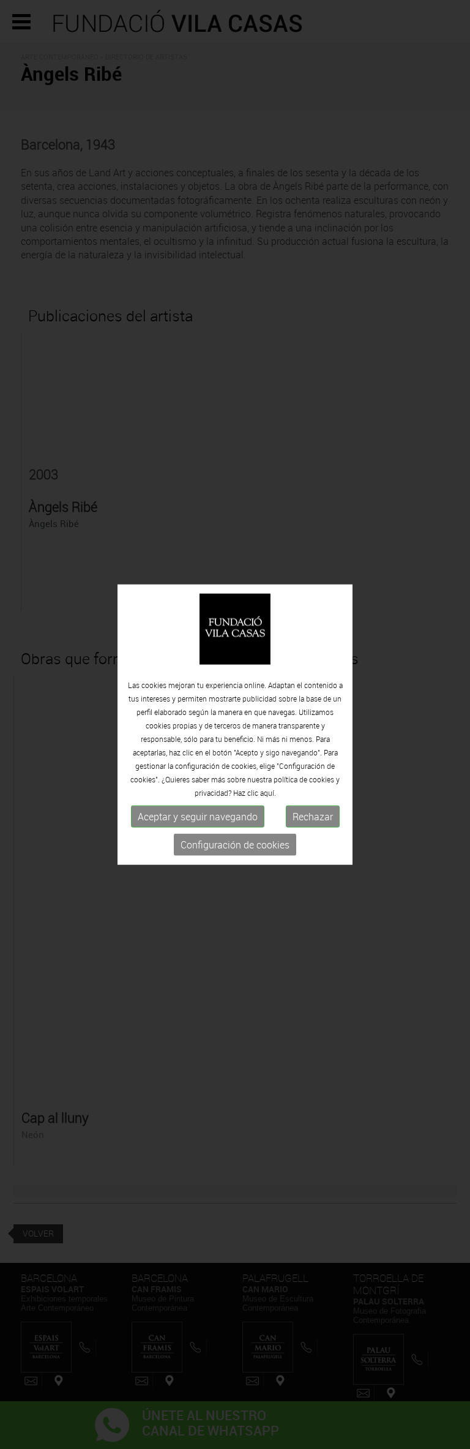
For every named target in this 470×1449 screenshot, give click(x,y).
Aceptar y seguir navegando (198, 816)
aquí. (268, 793)
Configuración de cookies (235, 845)
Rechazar (313, 816)
